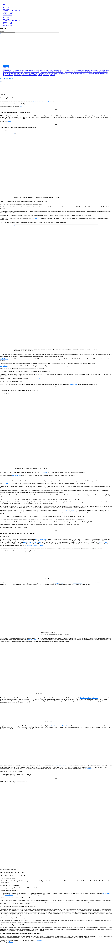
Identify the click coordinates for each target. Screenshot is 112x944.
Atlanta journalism (44, 70)
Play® (11, 942)
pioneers (56, 73)
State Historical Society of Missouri (89, 698)
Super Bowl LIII (83, 73)
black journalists (86, 70)
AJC (8, 70)
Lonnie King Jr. (103, 72)
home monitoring (35, 72)
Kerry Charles (85, 72)
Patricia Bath (49, 73)
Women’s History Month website (35, 545)
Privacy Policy (39, 940)
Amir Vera (6, 67)
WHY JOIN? (6, 7)
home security (44, 72)
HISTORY (6, 9)
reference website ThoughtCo (60, 765)
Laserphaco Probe (94, 72)
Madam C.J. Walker (19, 73)
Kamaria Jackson (69, 72)
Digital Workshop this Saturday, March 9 (42, 101)
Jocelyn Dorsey (60, 72)
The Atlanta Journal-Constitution (96, 73)
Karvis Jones (77, 72)
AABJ (5, 70)
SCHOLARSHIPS (8, 13)
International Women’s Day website (32, 542)
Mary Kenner (42, 73)
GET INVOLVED (8, 12)
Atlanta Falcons (107, 893)
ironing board (51, 72)
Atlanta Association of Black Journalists (28, 70)
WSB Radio (46, 75)
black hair (78, 70)
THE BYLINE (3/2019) (6, 78)
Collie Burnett (16, 72)
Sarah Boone (70, 73)
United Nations (17, 75)
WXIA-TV (52, 75)
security (77, 73)
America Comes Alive (33, 639)
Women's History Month (35, 75)
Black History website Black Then (59, 726)
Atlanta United (9, 895)
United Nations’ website (41, 539)
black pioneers (94, 70)
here (21, 106)
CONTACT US (7, 15)
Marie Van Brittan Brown (31, 73)
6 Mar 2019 (6, 66)
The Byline (6, 69)
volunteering (25, 75)
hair (22, 72)
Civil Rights (9, 72)
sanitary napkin (63, 73)
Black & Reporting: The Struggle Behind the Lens (63, 70)
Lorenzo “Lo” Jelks (8, 73)
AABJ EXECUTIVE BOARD (11, 10)
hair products (27, 72)
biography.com (59, 583)
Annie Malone (14, 70)
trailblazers (10, 75)
